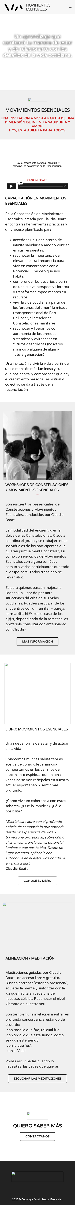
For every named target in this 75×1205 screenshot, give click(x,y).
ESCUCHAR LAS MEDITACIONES (37, 1078)
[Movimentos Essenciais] (28, 7)
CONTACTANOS (37, 1136)
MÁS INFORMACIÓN (37, 641)
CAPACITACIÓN (21, 71)
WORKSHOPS (55, 71)
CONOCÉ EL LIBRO (37, 881)
